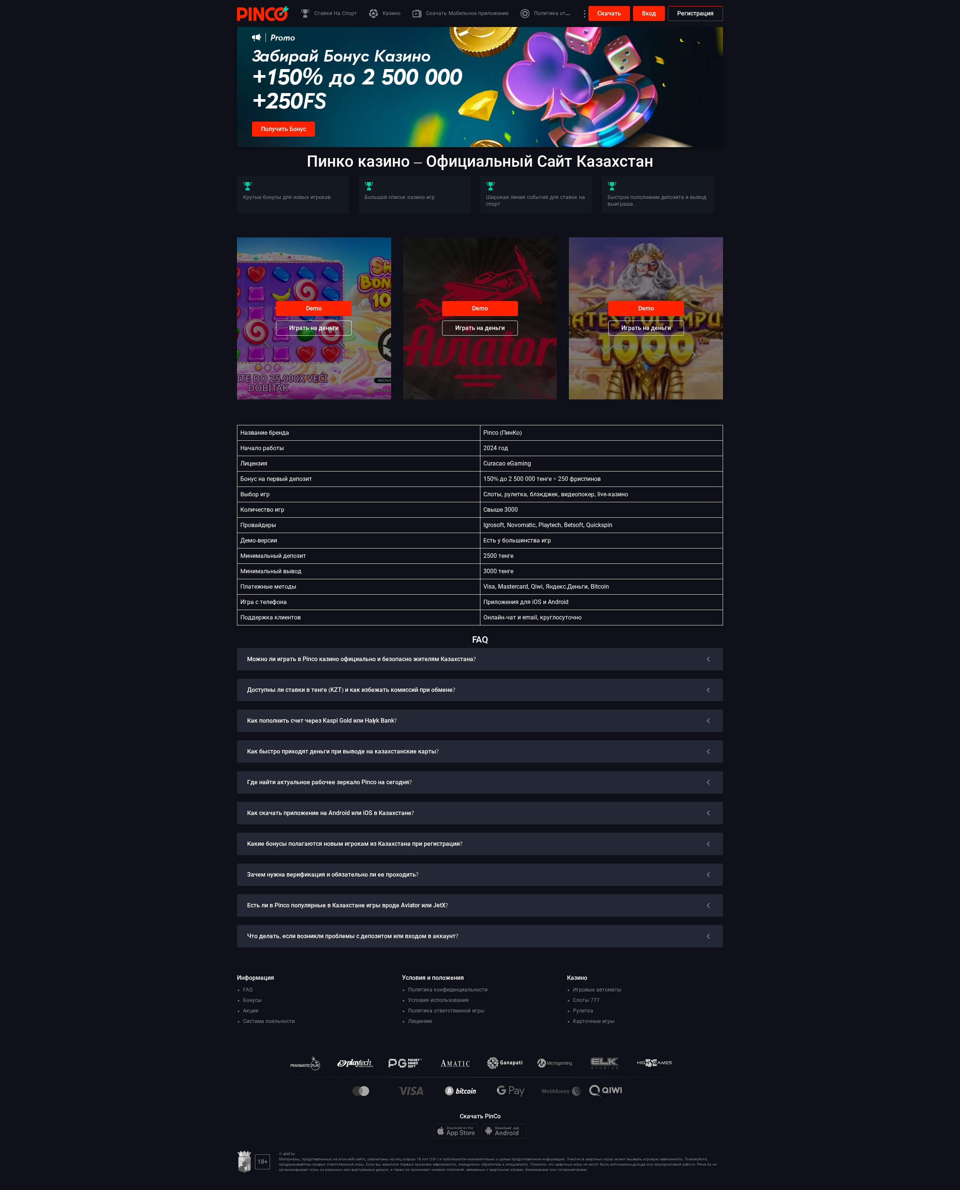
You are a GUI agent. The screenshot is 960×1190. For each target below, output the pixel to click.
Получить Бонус (283, 129)
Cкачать (609, 13)
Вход (649, 13)
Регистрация (695, 13)
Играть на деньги (314, 327)
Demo (314, 308)
